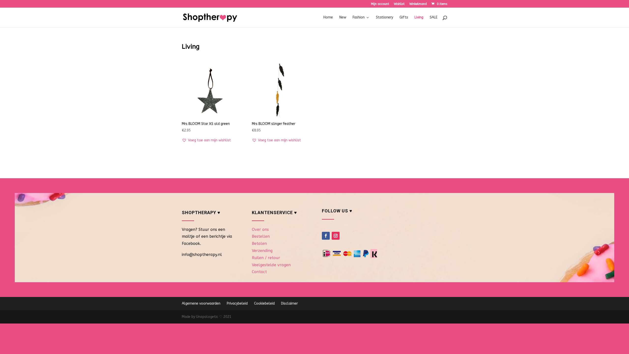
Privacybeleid (237, 303)
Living (419, 17)
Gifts (404, 17)
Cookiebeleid (264, 303)
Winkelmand (418, 4)
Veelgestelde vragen (271, 265)
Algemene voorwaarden (201, 303)
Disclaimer (289, 303)
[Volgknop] (326, 236)
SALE (433, 17)
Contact (259, 271)
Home (328, 17)
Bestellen (261, 236)
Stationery (384, 17)
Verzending (262, 250)
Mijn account (380, 4)
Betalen (259, 243)
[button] (206, 140)
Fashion (359, 17)
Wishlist (399, 4)
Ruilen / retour (266, 257)
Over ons (260, 229)
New (342, 17)
